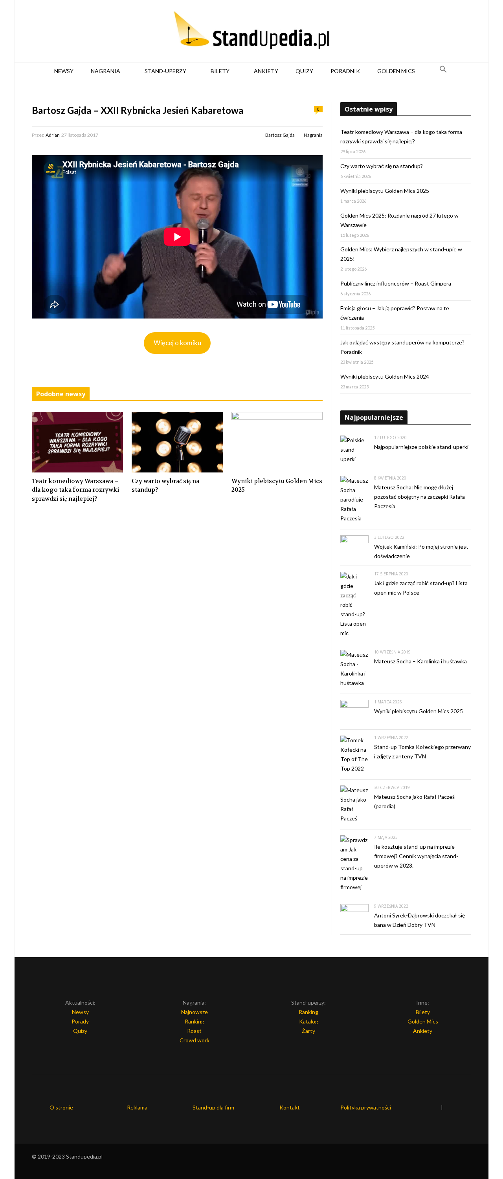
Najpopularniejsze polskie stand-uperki (421, 446)
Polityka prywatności (365, 1107)
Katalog (308, 1021)
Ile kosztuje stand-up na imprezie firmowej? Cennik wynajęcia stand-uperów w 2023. (416, 856)
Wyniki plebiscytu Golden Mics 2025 (276, 485)
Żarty (308, 1030)
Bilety (220, 71)
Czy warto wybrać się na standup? (165, 485)
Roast (194, 1030)
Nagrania (105, 71)
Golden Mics (396, 71)
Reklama (137, 1107)
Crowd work (194, 1040)
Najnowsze (194, 1012)
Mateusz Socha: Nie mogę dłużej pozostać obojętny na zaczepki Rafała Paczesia (419, 496)
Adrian (53, 135)
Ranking (194, 1021)
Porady (80, 1021)
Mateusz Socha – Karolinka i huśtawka (420, 661)
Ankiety (266, 71)
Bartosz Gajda (280, 135)
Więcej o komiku (177, 343)
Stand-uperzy (165, 71)
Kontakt (289, 1107)
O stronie (61, 1107)
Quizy (304, 71)
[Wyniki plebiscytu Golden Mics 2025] (277, 442)
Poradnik (345, 71)
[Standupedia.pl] (251, 31)
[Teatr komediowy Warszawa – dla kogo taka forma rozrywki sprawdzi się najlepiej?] (77, 442)
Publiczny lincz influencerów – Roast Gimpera (395, 283)
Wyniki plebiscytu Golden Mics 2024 (384, 376)
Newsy (63, 71)
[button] (443, 71)
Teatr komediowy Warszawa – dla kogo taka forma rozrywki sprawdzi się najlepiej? (75, 490)
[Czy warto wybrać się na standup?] (177, 442)
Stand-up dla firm (213, 1107)
